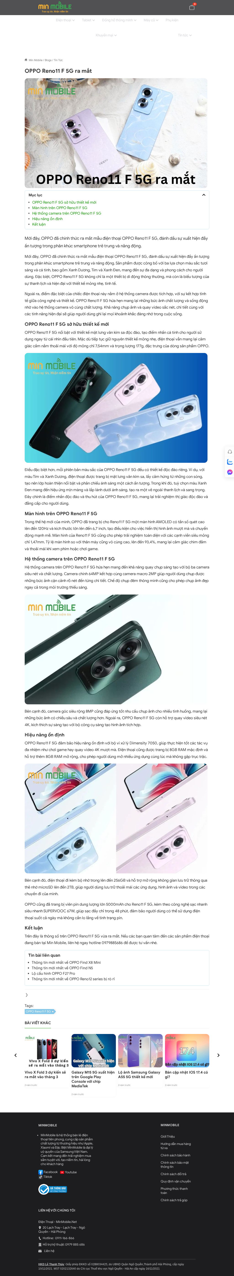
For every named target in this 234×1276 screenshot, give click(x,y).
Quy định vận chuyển (176, 1181)
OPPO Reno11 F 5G (38, 1011)
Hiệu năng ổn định (48, 219)
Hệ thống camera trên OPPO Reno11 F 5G (66, 213)
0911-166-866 (64, 1238)
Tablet (86, 20)
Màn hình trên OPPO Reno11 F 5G (59, 208)
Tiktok (47, 1177)
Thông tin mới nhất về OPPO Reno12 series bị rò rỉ (73, 979)
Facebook (50, 1172)
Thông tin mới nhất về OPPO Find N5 (62, 968)
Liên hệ (48, 1251)
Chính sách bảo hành (175, 1155)
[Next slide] (218, 1055)
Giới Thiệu (168, 1137)
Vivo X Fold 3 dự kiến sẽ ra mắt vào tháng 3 (45, 1074)
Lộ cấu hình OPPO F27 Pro (53, 973)
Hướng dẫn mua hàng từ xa (176, 1146)
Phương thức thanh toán (174, 1191)
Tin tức (183, 35)
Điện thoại (63, 20)
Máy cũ (149, 20)
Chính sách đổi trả (173, 1174)
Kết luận (39, 224)
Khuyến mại (104, 35)
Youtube (70, 1172)
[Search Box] (191, 50)
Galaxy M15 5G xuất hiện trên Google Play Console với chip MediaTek (93, 1079)
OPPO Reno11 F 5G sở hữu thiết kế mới (64, 202)
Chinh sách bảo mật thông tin (175, 1165)
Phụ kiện (172, 20)
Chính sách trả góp (174, 1200)
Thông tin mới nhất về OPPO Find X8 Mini (67, 962)
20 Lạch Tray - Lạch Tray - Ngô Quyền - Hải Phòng (61, 1230)
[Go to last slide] (15, 1055)
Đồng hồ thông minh (117, 20)
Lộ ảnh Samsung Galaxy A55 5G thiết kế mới (139, 1074)
